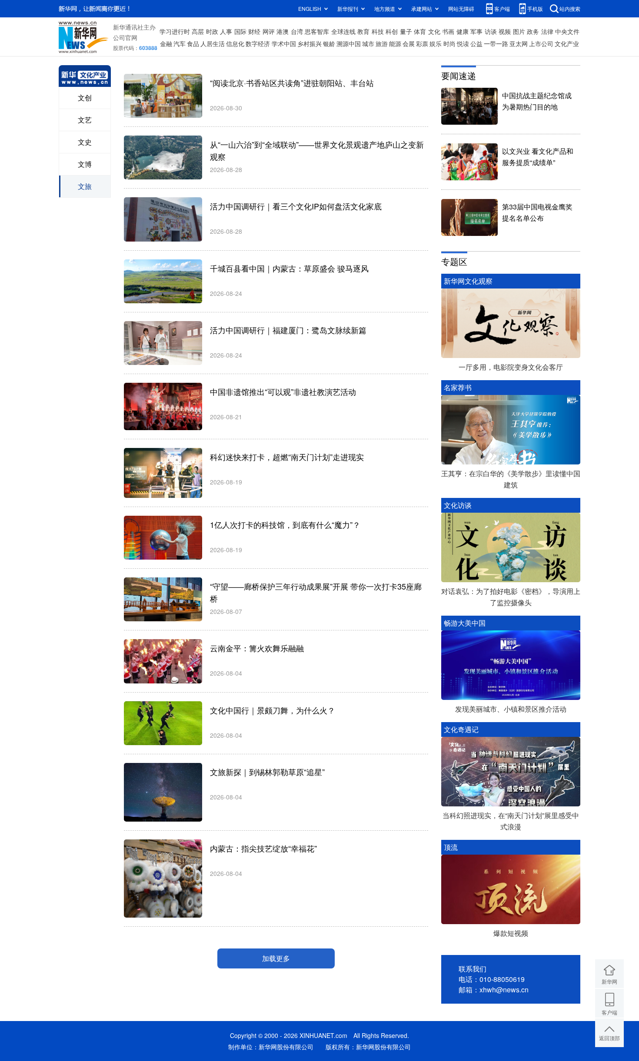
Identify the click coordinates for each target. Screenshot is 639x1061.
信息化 (235, 43)
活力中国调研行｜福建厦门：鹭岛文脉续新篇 (288, 329)
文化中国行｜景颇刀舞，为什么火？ (272, 710)
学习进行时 (175, 31)
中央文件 (567, 31)
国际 (240, 31)
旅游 (382, 43)
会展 (409, 43)
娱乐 (435, 43)
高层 (198, 31)
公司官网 (125, 37)
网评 (269, 31)
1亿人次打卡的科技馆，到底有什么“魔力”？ (285, 524)
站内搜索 (569, 8)
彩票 (422, 43)
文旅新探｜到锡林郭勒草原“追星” (267, 771)
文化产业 (567, 43)
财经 (254, 31)
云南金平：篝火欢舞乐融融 (257, 647)
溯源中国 (348, 43)
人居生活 (212, 43)
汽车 (179, 43)
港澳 (282, 31)
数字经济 (258, 43)
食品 (193, 43)
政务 (533, 31)
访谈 (491, 31)
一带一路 (496, 43)
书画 (448, 31)
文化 (434, 31)
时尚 (449, 43)
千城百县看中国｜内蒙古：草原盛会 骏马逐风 (289, 268)
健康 (462, 31)
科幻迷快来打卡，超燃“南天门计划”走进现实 (287, 456)
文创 (85, 98)
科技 (378, 31)
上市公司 (541, 43)
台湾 (297, 31)
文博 (85, 164)
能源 (395, 43)
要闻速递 (458, 75)
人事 (226, 31)
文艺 (85, 120)
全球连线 (343, 31)
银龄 (329, 43)
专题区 (454, 261)
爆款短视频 (510, 933)
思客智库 (317, 31)
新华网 (609, 981)
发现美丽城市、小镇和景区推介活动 (510, 709)
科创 (392, 31)
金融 (166, 43)
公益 (476, 43)
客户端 (502, 8)
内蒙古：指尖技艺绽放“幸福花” (263, 848)
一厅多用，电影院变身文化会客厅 (511, 367)
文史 (85, 142)
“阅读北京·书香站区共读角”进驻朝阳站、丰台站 (292, 82)
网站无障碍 (461, 8)
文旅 (85, 186)
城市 (368, 43)
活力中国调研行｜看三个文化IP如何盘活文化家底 (296, 206)
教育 (363, 31)
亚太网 (518, 43)
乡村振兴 (309, 43)
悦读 (463, 43)
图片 (519, 31)
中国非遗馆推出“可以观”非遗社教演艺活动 (283, 391)
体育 (420, 31)
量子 (406, 31)
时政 (212, 31)
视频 (505, 31)
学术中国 (284, 43)
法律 (547, 31)
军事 (476, 31)
